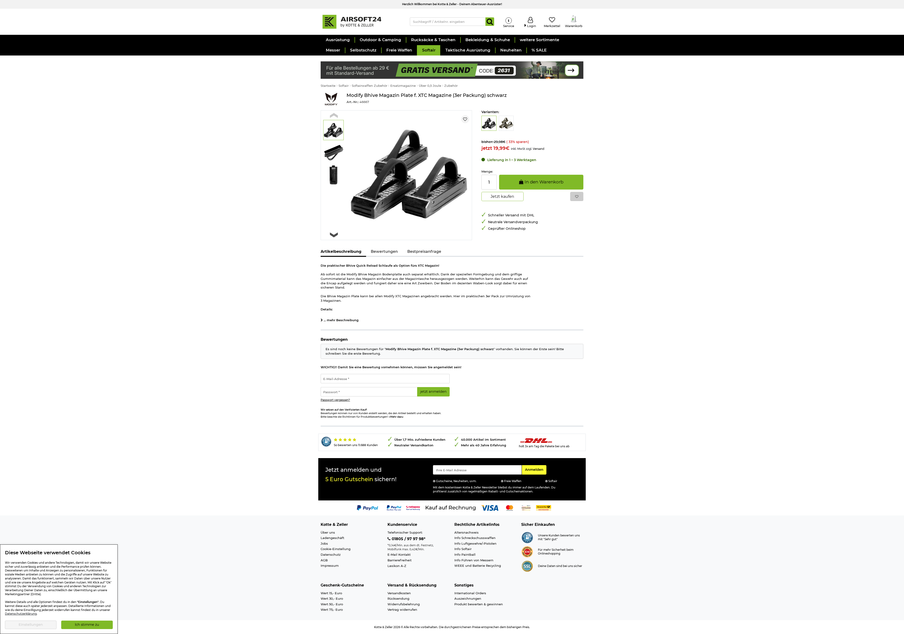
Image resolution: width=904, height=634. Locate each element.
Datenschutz (331, 554)
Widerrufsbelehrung (403, 604)
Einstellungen (31, 624)
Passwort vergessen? (335, 400)
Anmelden (535, 469)
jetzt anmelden (433, 391)
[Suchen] (489, 21)
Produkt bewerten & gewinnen (478, 604)
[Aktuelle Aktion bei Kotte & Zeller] (452, 69)
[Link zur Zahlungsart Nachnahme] (543, 508)
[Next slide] (334, 234)
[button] (338, 40)
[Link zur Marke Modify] (331, 99)
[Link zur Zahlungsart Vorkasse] (526, 508)
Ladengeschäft (332, 538)
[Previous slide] (334, 115)
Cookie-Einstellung (336, 549)
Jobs (324, 543)
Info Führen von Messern (473, 560)
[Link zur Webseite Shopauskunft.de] (527, 537)
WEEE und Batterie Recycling (477, 565)
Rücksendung (398, 598)
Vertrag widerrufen (402, 609)
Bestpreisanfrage (424, 251)
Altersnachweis (466, 532)
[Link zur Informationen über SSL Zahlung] (527, 566)
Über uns (328, 532)
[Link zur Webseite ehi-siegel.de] (527, 551)
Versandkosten (399, 593)
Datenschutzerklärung (21, 613)
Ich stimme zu (87, 624)
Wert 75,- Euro (332, 609)
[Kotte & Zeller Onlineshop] (360, 21)
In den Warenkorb (543, 182)
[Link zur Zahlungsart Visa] (489, 508)
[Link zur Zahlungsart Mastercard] (509, 508)
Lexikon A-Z (396, 566)
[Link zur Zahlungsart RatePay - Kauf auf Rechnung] (413, 508)
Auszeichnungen (467, 598)
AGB (324, 560)
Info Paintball (465, 554)
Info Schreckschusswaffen (475, 538)
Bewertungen (384, 251)
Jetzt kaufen (502, 196)
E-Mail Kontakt (399, 554)
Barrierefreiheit (399, 560)
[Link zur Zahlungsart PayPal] (367, 508)
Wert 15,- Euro (331, 593)
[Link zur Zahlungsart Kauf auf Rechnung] (450, 508)
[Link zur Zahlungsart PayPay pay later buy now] (394, 508)
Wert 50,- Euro (332, 604)
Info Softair (463, 549)
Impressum (330, 565)
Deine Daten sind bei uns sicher (560, 566)
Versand (538, 149)
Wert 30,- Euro (332, 598)
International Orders (470, 593)
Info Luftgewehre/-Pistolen (475, 543)
